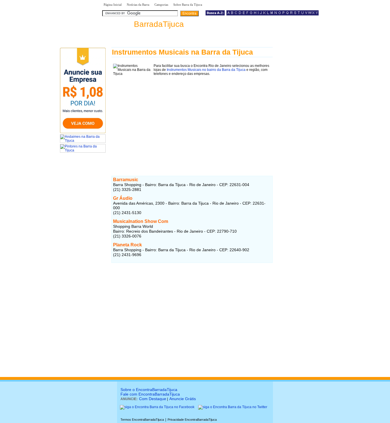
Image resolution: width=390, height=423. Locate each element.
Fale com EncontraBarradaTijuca (150, 394)
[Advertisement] (192, 117)
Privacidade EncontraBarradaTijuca (192, 419)
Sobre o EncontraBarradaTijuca (148, 389)
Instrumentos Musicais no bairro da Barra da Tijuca (206, 70)
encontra (143, 24)
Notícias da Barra (138, 4)
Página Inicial (113, 4)
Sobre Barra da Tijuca (187, 4)
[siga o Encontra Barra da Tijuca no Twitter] (232, 407)
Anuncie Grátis (182, 398)
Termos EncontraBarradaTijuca (142, 419)
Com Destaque (152, 398)
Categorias (161, 4)
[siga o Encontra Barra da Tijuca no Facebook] (157, 407)
